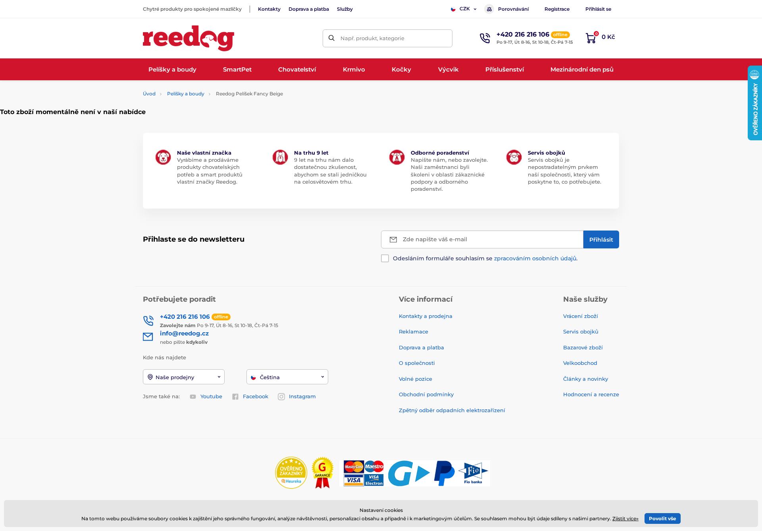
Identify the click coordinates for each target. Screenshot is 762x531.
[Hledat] (332, 38)
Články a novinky (585, 379)
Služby (345, 9)
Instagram (302, 396)
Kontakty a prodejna (425, 316)
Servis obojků (580, 331)
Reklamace (413, 331)
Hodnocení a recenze (591, 394)
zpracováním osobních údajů (535, 258)
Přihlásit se (598, 9)
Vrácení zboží (580, 316)
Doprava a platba (309, 9)
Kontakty (269, 9)
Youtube (211, 396)
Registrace (557, 9)
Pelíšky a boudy (185, 94)
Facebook (255, 396)
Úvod (149, 94)
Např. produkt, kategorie (372, 38)
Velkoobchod (580, 363)
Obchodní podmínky (426, 394)
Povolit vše (662, 518)
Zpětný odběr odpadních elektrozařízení (452, 410)
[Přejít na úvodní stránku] (188, 38)
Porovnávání (513, 9)
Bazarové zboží (583, 347)
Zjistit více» (625, 518)
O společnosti (417, 363)
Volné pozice (415, 379)
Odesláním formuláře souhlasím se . (485, 258)
